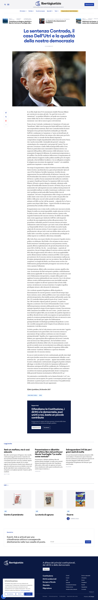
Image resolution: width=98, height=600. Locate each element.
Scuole (83, 584)
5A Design (89, 596)
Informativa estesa (25, 590)
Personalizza (10, 594)
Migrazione (47, 588)
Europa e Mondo (49, 582)
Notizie (31, 11)
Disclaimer (45, 596)
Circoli (67, 575)
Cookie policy (62, 596)
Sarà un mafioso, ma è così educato (17, 451)
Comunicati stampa (71, 584)
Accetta (28, 594)
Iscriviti (88, 541)
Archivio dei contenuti (71, 589)
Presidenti (83, 582)
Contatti (83, 589)
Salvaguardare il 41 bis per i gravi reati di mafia (79, 451)
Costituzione (48, 576)
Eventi (67, 577)
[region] (18, 588)
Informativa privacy (53, 596)
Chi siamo (22, 11)
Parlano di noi (69, 587)
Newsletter (84, 587)
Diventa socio (89, 4)
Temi (56, 11)
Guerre (70, 515)
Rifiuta (19, 594)
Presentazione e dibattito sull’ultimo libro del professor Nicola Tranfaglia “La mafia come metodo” (49, 453)
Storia (82, 580)
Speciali (49, 11)
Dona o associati (85, 575)
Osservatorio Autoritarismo (69, 11)
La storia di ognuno (44, 515)
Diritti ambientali (49, 579)
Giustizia (46, 585)
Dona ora (46, 569)
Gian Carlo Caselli (32, 395)
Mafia (40, 395)
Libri (5, 485)
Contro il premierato (13, 515)
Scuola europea (40, 11)
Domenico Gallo (75, 518)
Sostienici (46, 427)
